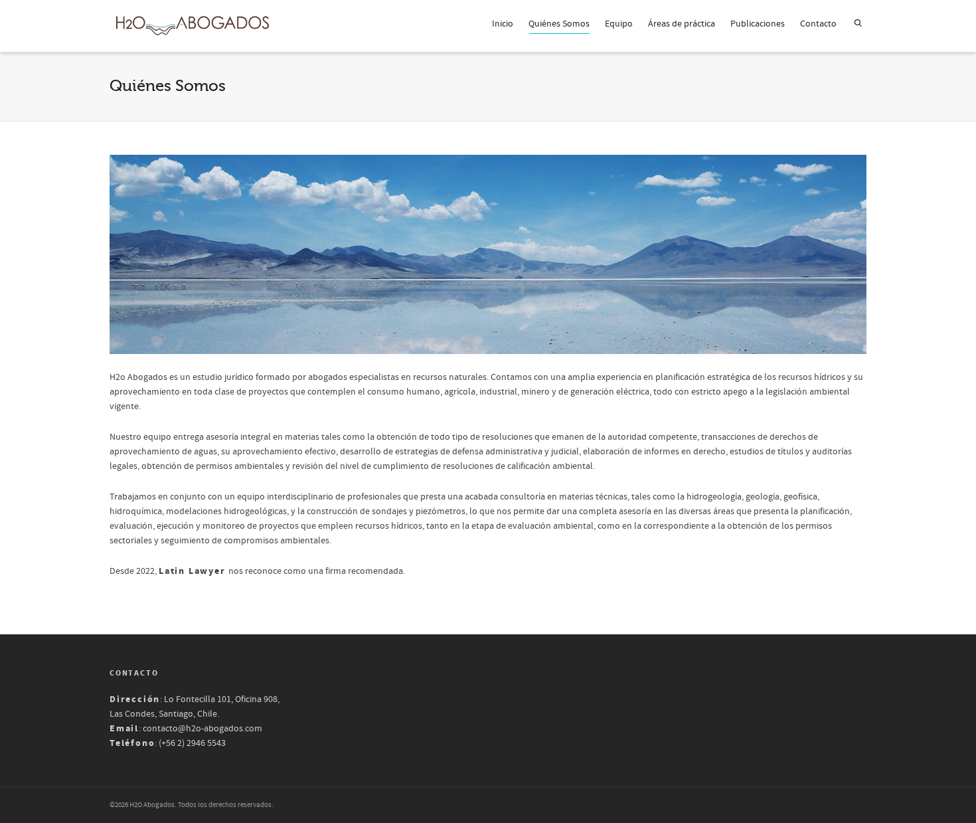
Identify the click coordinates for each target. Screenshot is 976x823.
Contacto (818, 24)
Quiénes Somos (559, 24)
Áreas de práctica (681, 24)
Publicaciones (757, 24)
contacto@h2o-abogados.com (202, 729)
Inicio (502, 24)
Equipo (619, 24)
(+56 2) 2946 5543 (192, 743)
